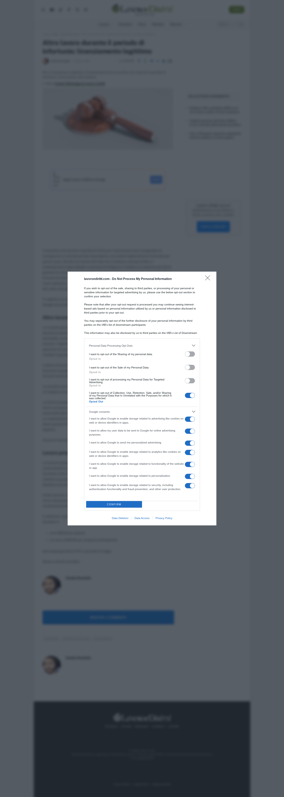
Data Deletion (120, 518)
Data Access (142, 518)
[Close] (209, 279)
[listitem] (142, 346)
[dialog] (142, 398)
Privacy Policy (164, 518)
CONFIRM (114, 504)
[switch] (190, 354)
